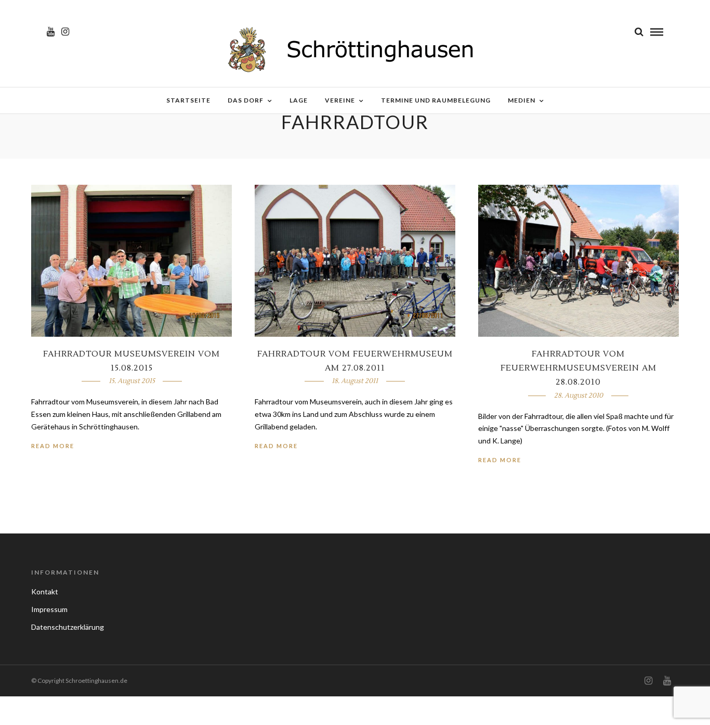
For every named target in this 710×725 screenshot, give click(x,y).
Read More (52, 445)
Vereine (340, 100)
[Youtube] (51, 31)
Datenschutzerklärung (67, 626)
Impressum (49, 609)
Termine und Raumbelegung (436, 100)
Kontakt (44, 591)
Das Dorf (246, 100)
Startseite (188, 100)
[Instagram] (65, 31)
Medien (521, 100)
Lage (299, 100)
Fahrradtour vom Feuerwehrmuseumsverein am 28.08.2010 (578, 368)
